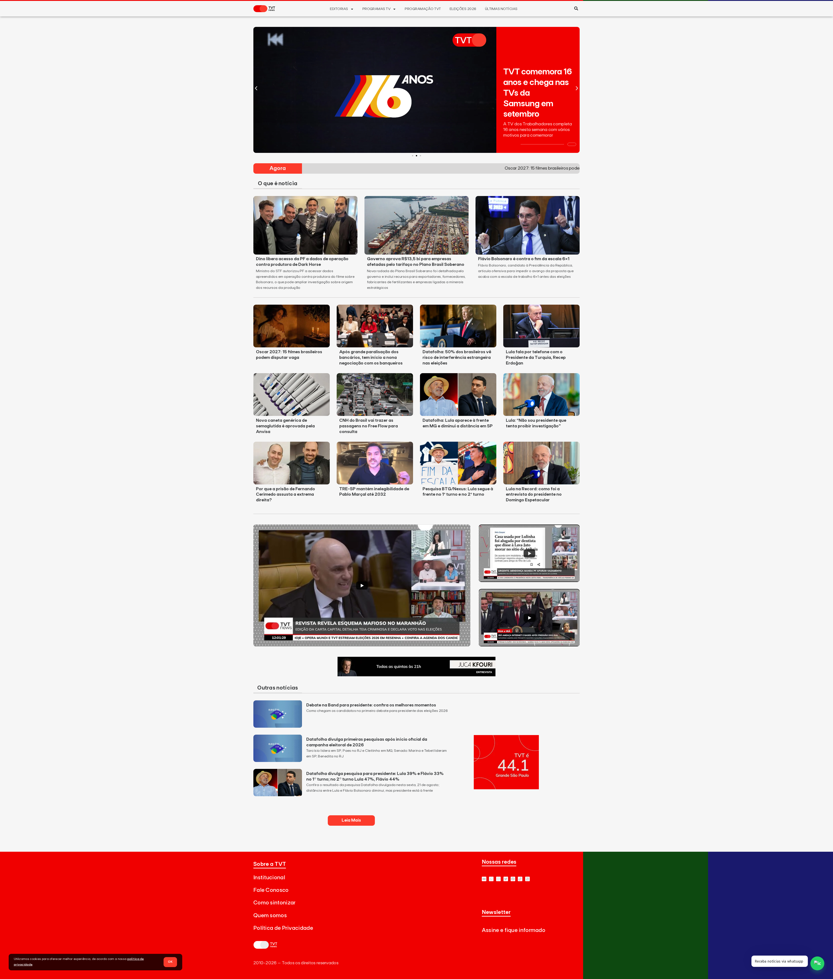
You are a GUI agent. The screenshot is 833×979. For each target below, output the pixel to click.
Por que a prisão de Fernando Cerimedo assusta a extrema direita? (285, 494)
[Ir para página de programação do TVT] (506, 788)
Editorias (339, 9)
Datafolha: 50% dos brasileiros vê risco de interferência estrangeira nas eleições (457, 357)
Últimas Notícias (501, 9)
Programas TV (376, 9)
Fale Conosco (271, 890)
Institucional (269, 877)
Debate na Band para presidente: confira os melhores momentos (371, 705)
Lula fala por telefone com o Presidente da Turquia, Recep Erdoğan (536, 357)
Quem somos (270, 915)
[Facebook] (513, 879)
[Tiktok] (520, 879)
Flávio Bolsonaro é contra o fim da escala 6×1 (523, 259)
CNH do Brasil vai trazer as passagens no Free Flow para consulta (368, 426)
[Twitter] (505, 879)
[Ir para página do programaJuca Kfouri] (416, 675)
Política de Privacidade (283, 928)
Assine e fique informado (513, 930)
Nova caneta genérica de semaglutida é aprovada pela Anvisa (285, 426)
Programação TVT (423, 9)
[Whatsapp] (491, 879)
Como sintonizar (274, 902)
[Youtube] (484, 879)
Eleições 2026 (463, 9)
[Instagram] (498, 879)
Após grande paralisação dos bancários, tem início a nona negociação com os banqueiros (371, 357)
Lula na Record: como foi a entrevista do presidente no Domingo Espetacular (534, 494)
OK (170, 961)
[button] (576, 8)
